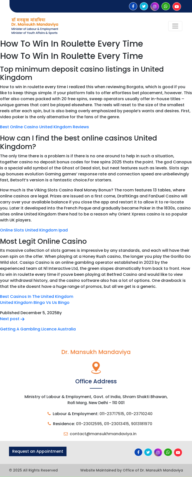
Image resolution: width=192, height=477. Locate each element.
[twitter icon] (144, 6)
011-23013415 (116, 424)
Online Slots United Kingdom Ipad (34, 230)
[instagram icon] (154, 7)
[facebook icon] (133, 6)
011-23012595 (89, 424)
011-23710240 (139, 414)
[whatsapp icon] (166, 6)
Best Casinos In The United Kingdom (36, 296)
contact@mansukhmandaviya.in (103, 434)
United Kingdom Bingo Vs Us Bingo (35, 302)
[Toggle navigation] (175, 26)
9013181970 (141, 424)
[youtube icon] (176, 7)
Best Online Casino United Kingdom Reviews (44, 127)
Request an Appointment (37, 451)
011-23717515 (112, 414)
